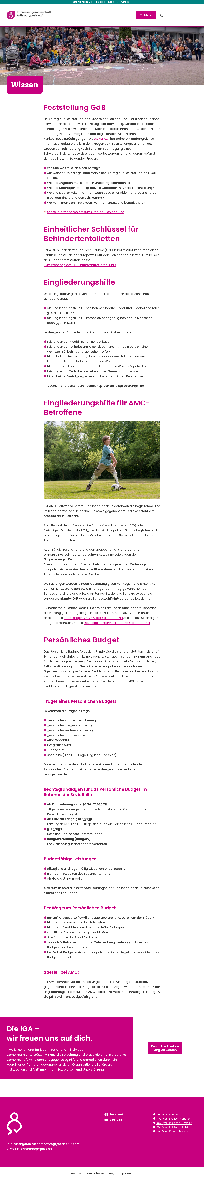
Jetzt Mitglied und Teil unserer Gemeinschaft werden (101, 2)
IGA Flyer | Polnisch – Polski (172, 1127)
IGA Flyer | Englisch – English (173, 1118)
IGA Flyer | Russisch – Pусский (174, 1123)
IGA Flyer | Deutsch (167, 1114)
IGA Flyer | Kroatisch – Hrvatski (175, 1131)
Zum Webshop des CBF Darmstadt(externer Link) (80, 265)
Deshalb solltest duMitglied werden (165, 1048)
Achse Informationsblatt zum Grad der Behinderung (85, 212)
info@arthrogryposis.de (34, 1149)
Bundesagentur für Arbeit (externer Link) (93, 618)
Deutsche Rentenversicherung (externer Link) (117, 623)
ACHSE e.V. (101, 139)
